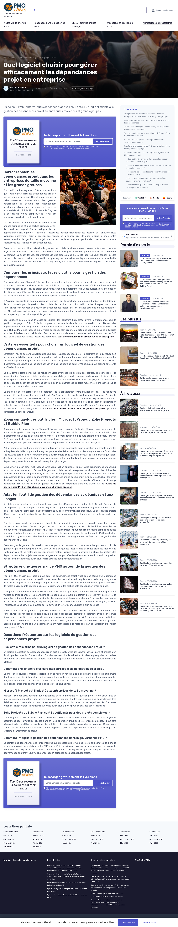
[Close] (139, 443)
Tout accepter (128, 922)
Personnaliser (149, 922)
